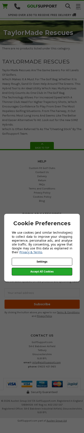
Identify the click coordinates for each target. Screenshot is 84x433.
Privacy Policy (42, 192)
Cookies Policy (42, 196)
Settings (42, 261)
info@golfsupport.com (46, 362)
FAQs (42, 184)
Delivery (42, 176)
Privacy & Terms (30, 252)
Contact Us (42, 172)
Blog (42, 200)
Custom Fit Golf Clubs (42, 168)
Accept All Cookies (42, 271)
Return (42, 180)
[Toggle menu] (78, 7)
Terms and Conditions (42, 188)
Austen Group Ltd (57, 420)
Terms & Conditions (68, 312)
